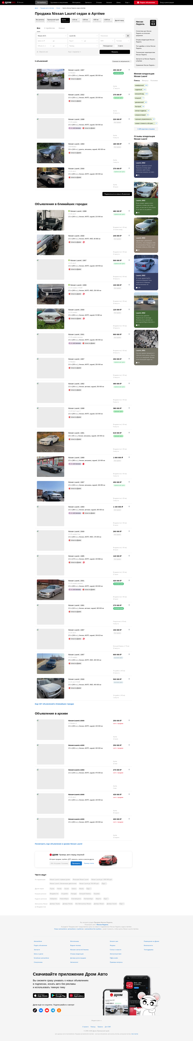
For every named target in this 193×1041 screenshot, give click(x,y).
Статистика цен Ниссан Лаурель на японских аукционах (143, 33)
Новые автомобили (60, 929)
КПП (102, 41)
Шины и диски (38, 954)
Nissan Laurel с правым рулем (60, 879)
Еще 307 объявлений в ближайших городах (54, 704)
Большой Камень (85, 893)
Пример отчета (89, 863)
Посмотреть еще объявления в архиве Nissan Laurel (58, 844)
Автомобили (41, 2)
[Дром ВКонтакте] (41, 1010)
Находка (73, 893)
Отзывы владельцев (76, 954)
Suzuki (66, 888)
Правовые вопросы (116, 962)
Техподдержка (148, 949)
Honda (59, 888)
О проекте (85, 1027)
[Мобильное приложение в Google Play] (59, 995)
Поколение (104, 36)
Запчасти (88, 2)
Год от (71, 41)
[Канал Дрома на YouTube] (47, 1010)
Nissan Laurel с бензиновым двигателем (63, 883)
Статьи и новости (115, 949)
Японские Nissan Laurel (80, 879)
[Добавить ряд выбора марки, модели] (128, 36)
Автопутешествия (115, 954)
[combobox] (52, 36)
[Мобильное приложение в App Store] (41, 995)
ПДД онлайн (114, 958)
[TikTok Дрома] (35, 1010)
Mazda (81, 888)
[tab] (38, 29)
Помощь (93, 1027)
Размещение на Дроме (151, 941)
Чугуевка (97, 893)
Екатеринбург (88, 898)
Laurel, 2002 (140, 163)
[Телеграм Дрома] (53, 1010)
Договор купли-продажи (78, 958)
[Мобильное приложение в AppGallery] (77, 995)
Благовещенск (76, 898)
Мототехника (74, 941)
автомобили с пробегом (75, 929)
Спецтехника (38, 962)
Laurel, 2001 (140, 350)
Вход (167, 2)
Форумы (112, 945)
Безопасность (148, 945)
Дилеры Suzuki (112, 903)
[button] (104, 883)
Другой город (119, 20)
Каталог (109, 2)
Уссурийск (64, 893)
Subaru (74, 888)
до (85, 41)
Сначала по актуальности (120, 61)
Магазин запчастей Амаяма (79, 949)
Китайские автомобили (41, 958)
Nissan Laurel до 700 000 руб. (89, 883)
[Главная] (8, 2)
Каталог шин (114, 941)
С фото (120, 46)
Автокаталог (74, 962)
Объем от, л (42, 46)
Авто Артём (134, 1034)
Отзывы (99, 2)
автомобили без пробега (93, 929)
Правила (100, 1027)
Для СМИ (108, 1027)
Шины (119, 2)
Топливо (119, 41)
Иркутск (98, 898)
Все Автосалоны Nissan (83, 903)
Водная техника (75, 945)
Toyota (52, 888)
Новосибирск (64, 898)
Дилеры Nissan (99, 903)
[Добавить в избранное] (129, 69)
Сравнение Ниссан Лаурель (145, 65)
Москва (21, 2)
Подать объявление (40, 945)
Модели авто (95, 1020)
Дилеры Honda (67, 903)
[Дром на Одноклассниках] (59, 1010)
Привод (71, 46)
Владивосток (54, 893)
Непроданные (107, 46)
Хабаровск (53, 898)
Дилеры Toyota (55, 903)
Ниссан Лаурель (140, 23)
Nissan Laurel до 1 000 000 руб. (101, 879)
